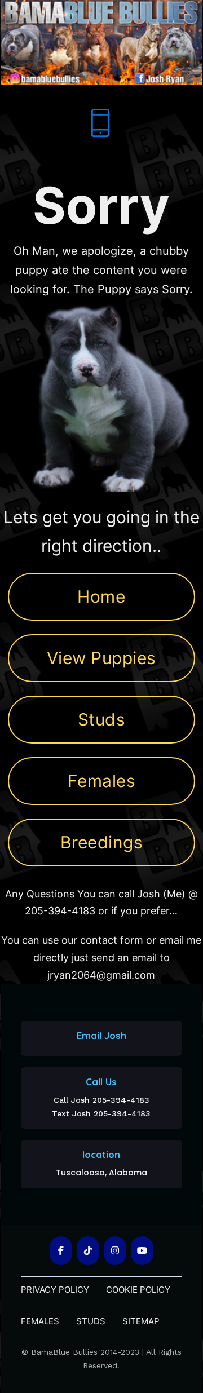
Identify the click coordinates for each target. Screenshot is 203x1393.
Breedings (101, 842)
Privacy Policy (55, 1289)
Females (102, 781)
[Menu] (100, 123)
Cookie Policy (138, 1289)
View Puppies (101, 658)
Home (101, 596)
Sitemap (141, 1321)
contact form (111, 940)
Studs (102, 719)
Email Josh (101, 1035)
